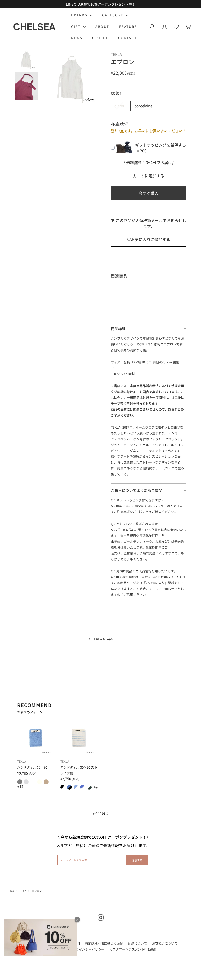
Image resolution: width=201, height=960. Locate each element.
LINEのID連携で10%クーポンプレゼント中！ (100, 4)
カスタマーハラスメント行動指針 (133, 949)
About (102, 26)
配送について (137, 943)
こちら (155, 506)
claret (119, 105)
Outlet (100, 38)
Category (113, 15)
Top (12, 891)
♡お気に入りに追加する (148, 239)
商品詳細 (118, 328)
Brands (80, 15)
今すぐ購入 (148, 193)
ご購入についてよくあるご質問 (136, 490)
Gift (76, 26)
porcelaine (143, 105)
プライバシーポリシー (88, 949)
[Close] (77, 919)
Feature (128, 26)
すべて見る (100, 813)
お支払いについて (164, 943)
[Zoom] (71, 77)
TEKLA (22, 891)
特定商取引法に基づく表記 (104, 943)
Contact (127, 38)
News (76, 38)
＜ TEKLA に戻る (100, 638)
